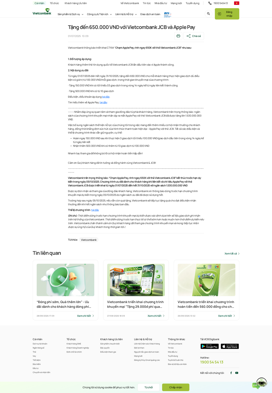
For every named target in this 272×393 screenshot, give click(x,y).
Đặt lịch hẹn (139, 347)
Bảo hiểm (37, 364)
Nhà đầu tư (161, 3)
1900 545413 (221, 3)
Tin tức (147, 3)
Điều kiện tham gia (108, 352)
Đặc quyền (104, 347)
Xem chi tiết (84, 316)
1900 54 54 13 (211, 362)
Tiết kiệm (37, 360)
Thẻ (34, 352)
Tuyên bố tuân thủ (175, 360)
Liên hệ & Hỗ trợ (124, 14)
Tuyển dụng (192, 3)
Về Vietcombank (130, 3)
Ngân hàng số (38, 347)
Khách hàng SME (74, 343)
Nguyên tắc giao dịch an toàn (146, 352)
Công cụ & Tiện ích (97, 14)
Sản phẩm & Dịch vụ (69, 14)
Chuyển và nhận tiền (41, 372)
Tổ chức (54, 3)
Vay (34, 356)
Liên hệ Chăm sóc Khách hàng (147, 343)
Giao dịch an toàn (150, 14)
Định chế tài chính (74, 352)
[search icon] (208, 14)
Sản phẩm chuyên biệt (109, 343)
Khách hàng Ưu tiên (76, 3)
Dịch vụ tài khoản (40, 343)
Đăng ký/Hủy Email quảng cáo (147, 360)
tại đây (106, 96)
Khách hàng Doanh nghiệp (78, 347)
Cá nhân (39, 3)
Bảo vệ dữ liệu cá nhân (177, 364)
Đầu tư (35, 368)
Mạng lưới (176, 3)
